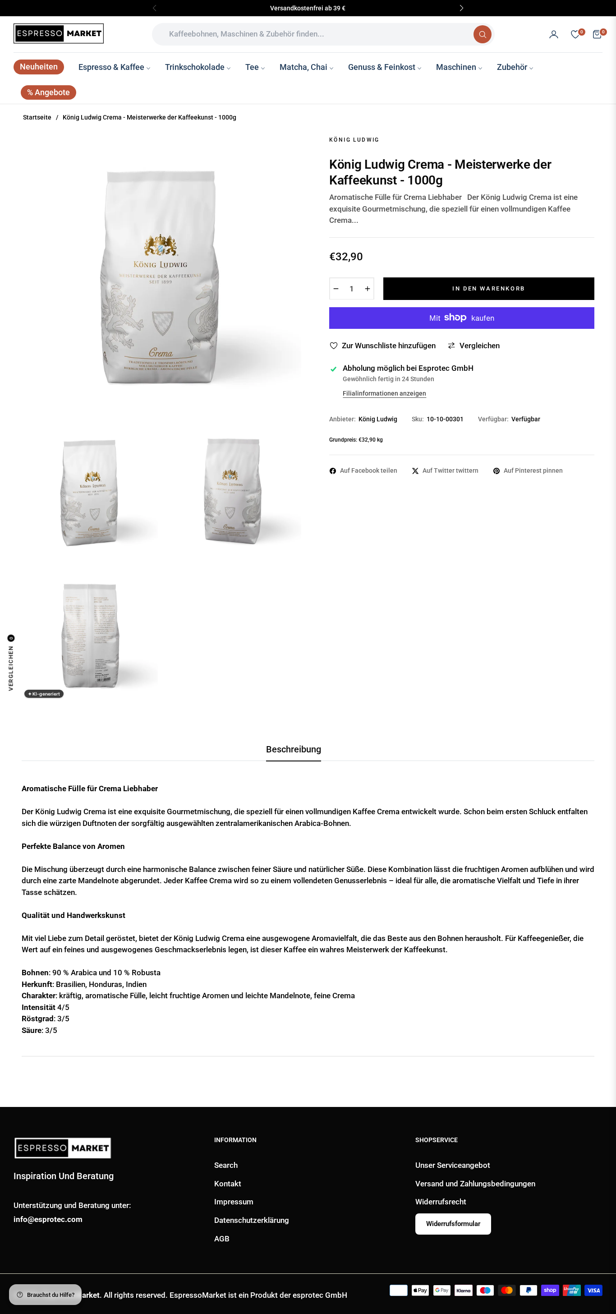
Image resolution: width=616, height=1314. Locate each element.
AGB (222, 1238)
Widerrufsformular (453, 1224)
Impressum (233, 1201)
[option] (161, 274)
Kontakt (227, 1183)
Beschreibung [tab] (293, 749)
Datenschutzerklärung (251, 1220)
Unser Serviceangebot (452, 1165)
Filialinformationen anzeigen (384, 393)
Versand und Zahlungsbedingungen (475, 1183)
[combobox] (316, 34)
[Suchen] (482, 34)
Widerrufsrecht (440, 1201)
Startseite (37, 117)
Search (226, 1165)
